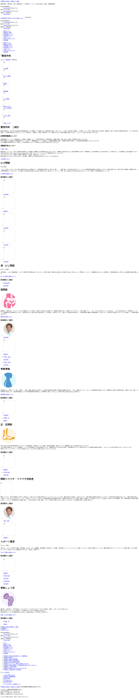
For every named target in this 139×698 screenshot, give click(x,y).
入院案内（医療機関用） (9, 676)
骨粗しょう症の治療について (8, 614)
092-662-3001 (6, 14)
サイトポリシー (7, 682)
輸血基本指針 (6, 678)
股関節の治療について (6, 316)
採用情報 (5, 40)
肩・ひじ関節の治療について (8, 276)
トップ (5, 642)
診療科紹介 (8, 59)
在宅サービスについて (9, 38)
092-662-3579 (6, 8)
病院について (6, 31)
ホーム (2, 59)
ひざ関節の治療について (7, 173)
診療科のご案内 (7, 32)
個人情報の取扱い (8, 681)
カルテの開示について (9, 675)
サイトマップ (6, 679)
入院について (6, 37)
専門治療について (8, 34)
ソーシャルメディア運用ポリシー (12, 684)
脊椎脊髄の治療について (7, 394)
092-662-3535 (6, 11)
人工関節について (5, 159)
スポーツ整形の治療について (8, 552)
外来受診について (8, 35)
